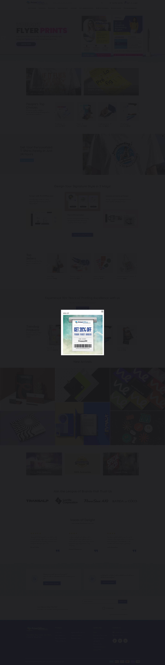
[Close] (102, 311)
